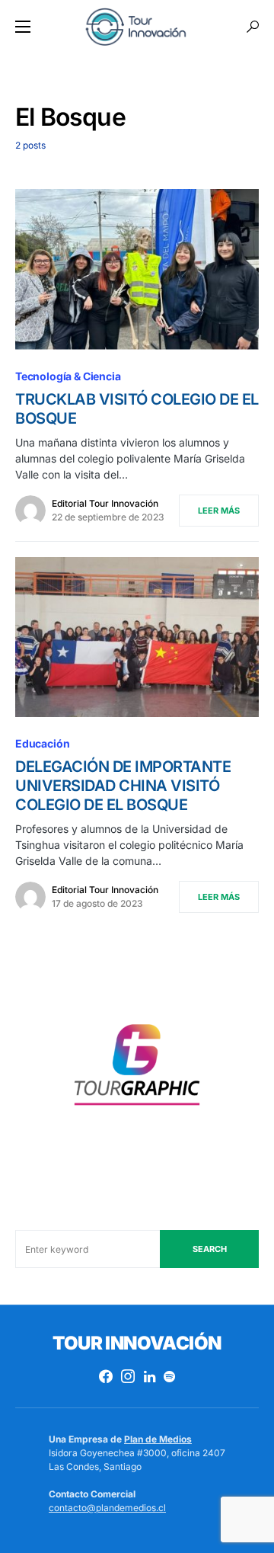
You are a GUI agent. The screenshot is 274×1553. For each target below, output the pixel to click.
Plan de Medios (158, 1439)
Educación (42, 743)
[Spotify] (169, 1376)
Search (210, 1249)
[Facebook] (106, 1376)
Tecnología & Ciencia (68, 376)
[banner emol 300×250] (137, 1069)
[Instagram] (128, 1376)
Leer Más (219, 510)
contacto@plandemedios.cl (107, 1507)
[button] (22, 27)
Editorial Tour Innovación (105, 503)
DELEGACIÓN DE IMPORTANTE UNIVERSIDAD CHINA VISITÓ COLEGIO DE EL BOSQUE (123, 785)
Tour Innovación (137, 1343)
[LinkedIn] (149, 1376)
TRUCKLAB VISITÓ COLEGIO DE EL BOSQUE (137, 408)
